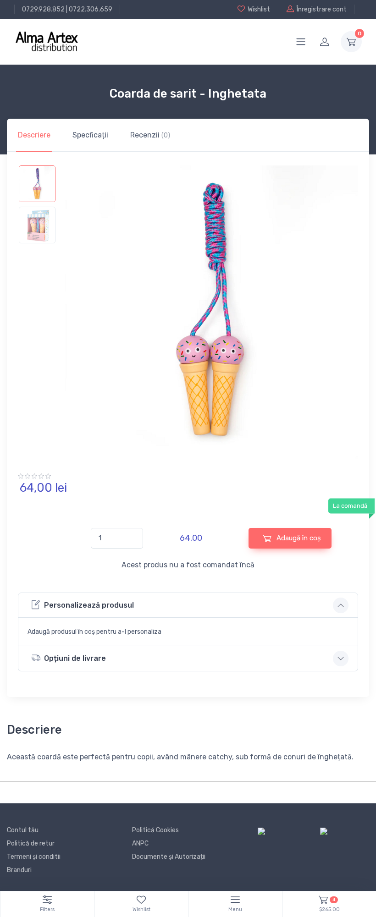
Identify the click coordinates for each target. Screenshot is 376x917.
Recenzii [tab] (150, 135)
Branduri (19, 870)
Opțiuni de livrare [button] (75, 658)
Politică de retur (31, 843)
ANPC (140, 843)
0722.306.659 (90, 9)
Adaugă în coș (298, 538)
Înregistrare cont (322, 9)
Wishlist (259, 9)
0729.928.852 (43, 9)
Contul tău (23, 830)
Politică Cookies (155, 830)
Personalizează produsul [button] (89, 605)
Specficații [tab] (90, 135)
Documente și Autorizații (168, 857)
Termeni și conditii (34, 857)
